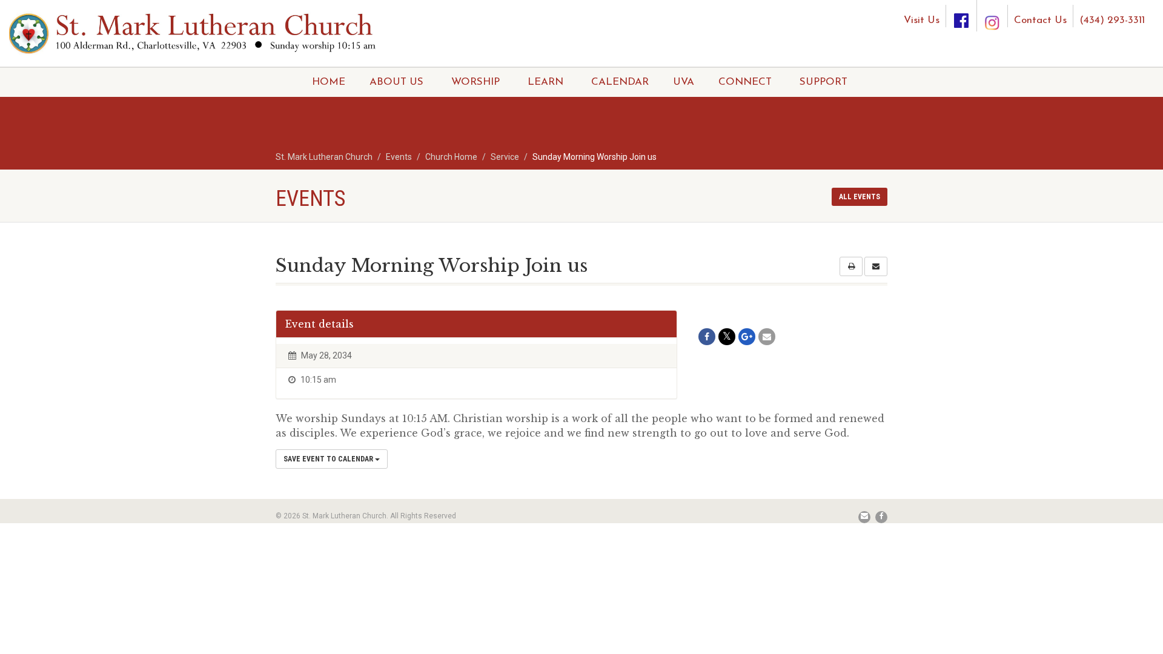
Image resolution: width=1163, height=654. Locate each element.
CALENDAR (620, 82)
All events (859, 197)
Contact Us (1040, 20)
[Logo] (194, 32)
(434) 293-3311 (1112, 20)
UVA (683, 82)
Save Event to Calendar (329, 459)
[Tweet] (726, 336)
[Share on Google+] (746, 336)
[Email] (766, 336)
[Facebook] (961, 16)
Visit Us (921, 20)
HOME (328, 82)
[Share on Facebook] (706, 336)
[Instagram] (992, 11)
